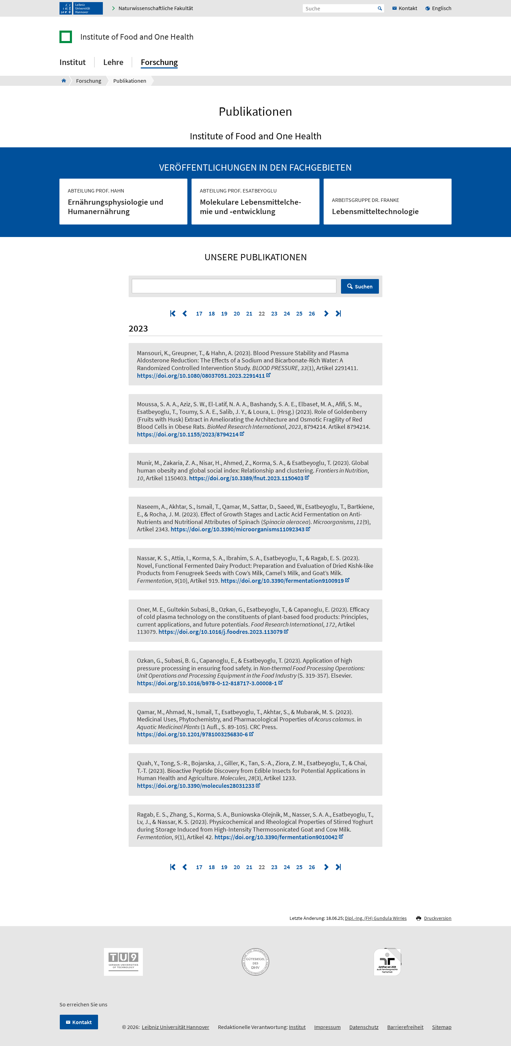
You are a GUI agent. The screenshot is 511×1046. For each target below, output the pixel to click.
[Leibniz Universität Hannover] (81, 8)
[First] (173, 313)
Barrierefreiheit (405, 1026)
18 (212, 313)
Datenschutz (364, 1026)
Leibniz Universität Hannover (175, 1026)
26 (312, 313)
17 (199, 313)
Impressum (327, 1026)
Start (380, 8)
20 (237, 313)
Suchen (364, 286)
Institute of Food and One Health (137, 37)
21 (249, 313)
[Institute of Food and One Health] (61, 80)
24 (287, 313)
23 (274, 313)
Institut (297, 1026)
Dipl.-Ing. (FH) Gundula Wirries (376, 918)
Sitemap (442, 1026)
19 (224, 313)
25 (299, 313)
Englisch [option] (442, 8)
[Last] (337, 313)
